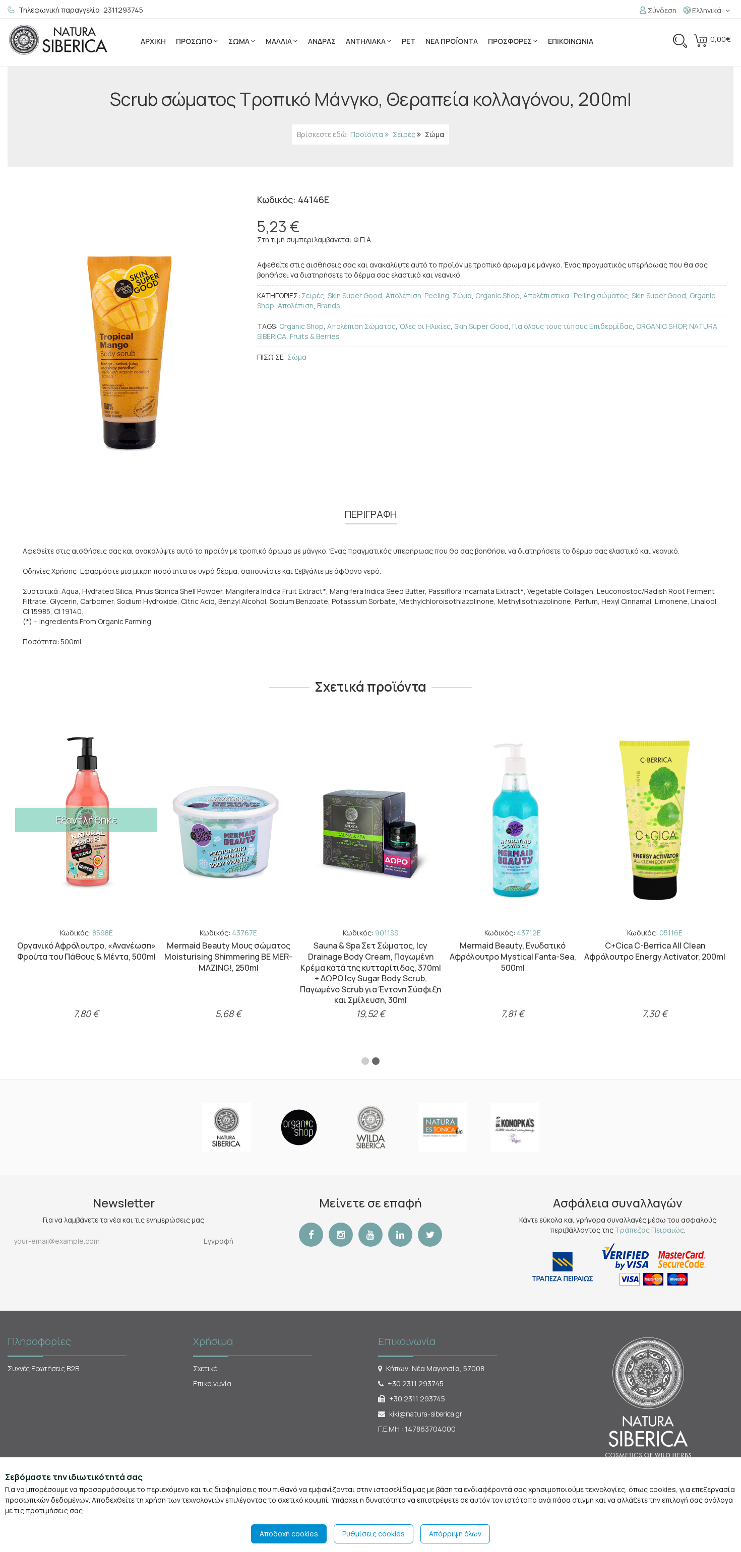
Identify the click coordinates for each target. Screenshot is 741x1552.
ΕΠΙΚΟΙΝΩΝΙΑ (570, 41)
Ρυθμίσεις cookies (373, 1533)
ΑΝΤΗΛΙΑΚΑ (366, 41)
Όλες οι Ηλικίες (425, 326)
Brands (328, 305)
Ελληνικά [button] (706, 10)
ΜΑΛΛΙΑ (279, 41)
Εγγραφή (218, 1241)
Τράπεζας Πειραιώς (649, 1230)
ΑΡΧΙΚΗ (153, 41)
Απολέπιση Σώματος (361, 326)
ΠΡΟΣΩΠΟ (194, 41)
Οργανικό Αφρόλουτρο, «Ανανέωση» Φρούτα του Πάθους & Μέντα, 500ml (513, 951)
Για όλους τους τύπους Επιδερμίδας (572, 326)
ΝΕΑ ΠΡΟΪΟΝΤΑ (451, 41)
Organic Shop (497, 295)
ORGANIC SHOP (661, 326)
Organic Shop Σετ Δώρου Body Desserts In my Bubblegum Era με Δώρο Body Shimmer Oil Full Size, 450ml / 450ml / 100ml (370, 962)
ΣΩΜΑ (239, 41)
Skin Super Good (355, 295)
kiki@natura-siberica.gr (425, 1414)
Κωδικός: (86, 932)
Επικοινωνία (212, 1383)
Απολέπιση (296, 305)
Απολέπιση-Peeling (417, 295)
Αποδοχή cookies (289, 1533)
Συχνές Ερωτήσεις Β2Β (43, 1368)
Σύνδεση (661, 10)
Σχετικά (205, 1368)
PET (408, 41)
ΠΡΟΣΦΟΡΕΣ (510, 41)
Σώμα (434, 134)
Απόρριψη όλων (455, 1533)
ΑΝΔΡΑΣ (322, 41)
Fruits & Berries (315, 336)
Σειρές (404, 134)
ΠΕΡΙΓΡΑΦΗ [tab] (371, 514)
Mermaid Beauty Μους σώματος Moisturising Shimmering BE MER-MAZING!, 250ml (655, 956)
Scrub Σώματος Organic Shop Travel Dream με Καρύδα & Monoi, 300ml (228, 951)
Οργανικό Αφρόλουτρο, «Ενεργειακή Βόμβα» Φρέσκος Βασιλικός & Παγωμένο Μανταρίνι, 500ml (86, 956)
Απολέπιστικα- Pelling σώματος (575, 295)
